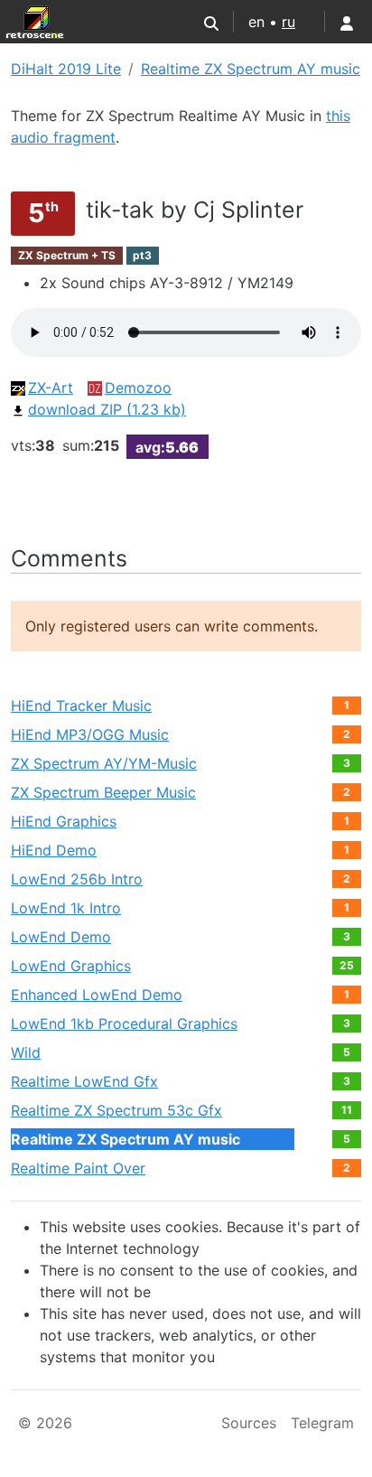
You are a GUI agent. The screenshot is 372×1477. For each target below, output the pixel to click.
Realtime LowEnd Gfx (84, 1081)
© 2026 (45, 1423)
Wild (26, 1052)
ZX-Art (50, 388)
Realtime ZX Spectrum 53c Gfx (116, 1110)
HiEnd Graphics (63, 821)
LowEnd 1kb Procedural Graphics (124, 1023)
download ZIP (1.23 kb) (107, 409)
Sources (248, 1423)
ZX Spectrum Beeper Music (103, 792)
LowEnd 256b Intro (77, 879)
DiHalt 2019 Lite (66, 69)
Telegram (322, 1423)
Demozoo (138, 388)
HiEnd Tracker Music (81, 705)
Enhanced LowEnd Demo (96, 995)
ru (288, 22)
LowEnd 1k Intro (66, 908)
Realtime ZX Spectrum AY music (250, 69)
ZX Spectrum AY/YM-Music (104, 763)
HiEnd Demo (54, 850)
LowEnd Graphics (71, 966)
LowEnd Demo (61, 937)
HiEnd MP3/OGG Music (90, 734)
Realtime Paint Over (78, 1168)
